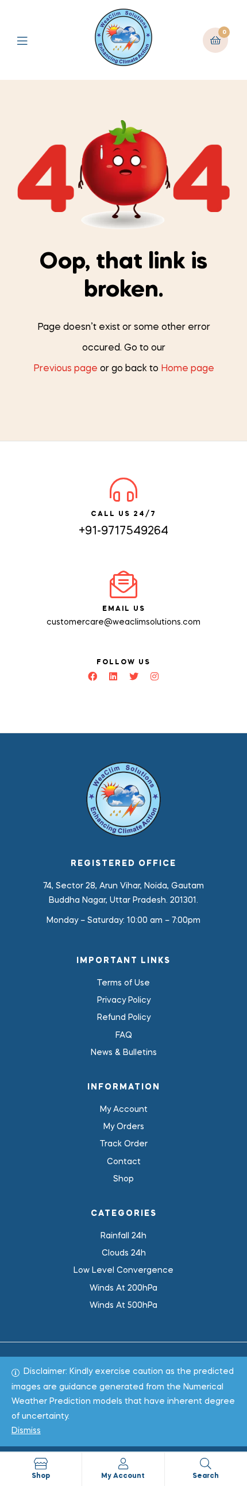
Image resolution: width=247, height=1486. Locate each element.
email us (123, 609)
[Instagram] (154, 676)
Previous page (65, 369)
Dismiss (26, 1431)
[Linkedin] (113, 676)
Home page (187, 369)
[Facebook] (92, 676)
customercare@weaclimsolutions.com (123, 622)
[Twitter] (133, 676)
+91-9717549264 (123, 531)
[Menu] (30, 40)
